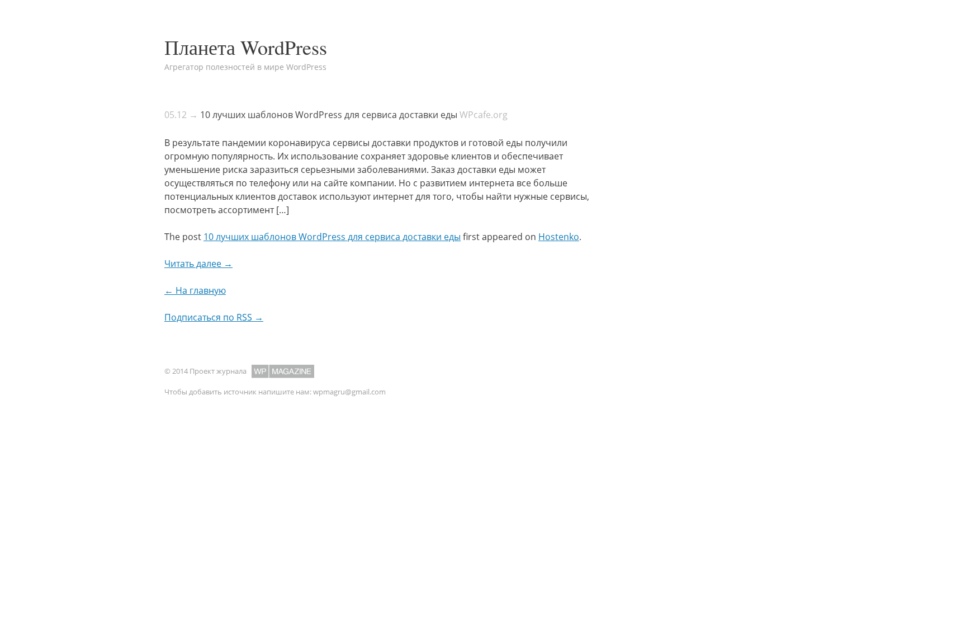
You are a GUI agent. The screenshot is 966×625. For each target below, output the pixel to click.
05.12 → (181, 115)
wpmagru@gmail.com (349, 392)
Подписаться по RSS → (213, 317)
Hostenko (558, 237)
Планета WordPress (245, 47)
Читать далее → (198, 263)
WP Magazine (283, 371)
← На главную (195, 290)
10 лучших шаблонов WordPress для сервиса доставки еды (328, 115)
